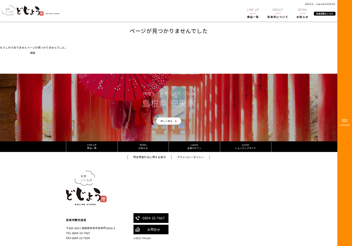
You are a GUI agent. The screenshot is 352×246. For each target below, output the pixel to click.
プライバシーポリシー (190, 157)
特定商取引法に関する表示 (149, 157)
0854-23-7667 (154, 218)
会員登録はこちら (324, 13)
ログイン (309, 4)
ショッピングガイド (326, 4)
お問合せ (153, 229)
